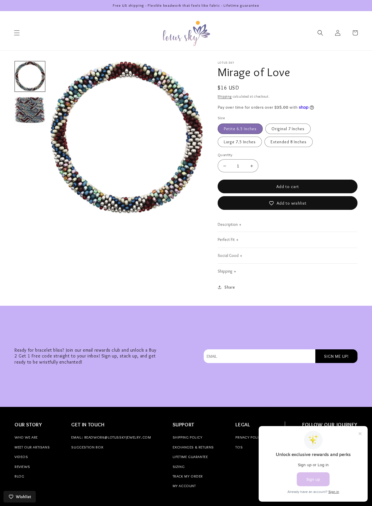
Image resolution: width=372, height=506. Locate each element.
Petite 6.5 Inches (240, 128)
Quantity (225, 154)
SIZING (179, 466)
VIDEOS (21, 456)
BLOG (19, 476)
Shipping (225, 96)
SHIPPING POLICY (188, 437)
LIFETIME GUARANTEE (190, 456)
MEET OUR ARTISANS (32, 447)
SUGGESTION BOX (87, 447)
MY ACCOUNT (184, 485)
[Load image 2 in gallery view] (30, 109)
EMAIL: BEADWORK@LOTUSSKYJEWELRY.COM (111, 437)
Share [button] (229, 287)
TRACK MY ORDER (188, 476)
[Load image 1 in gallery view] (30, 76)
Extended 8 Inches (289, 141)
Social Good (228, 255)
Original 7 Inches (288, 128)
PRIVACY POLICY (249, 437)
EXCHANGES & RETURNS (193, 447)
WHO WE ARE (26, 437)
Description (228, 224)
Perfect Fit (226, 239)
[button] (17, 33)
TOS (239, 447)
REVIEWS (22, 466)
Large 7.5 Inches (240, 141)
